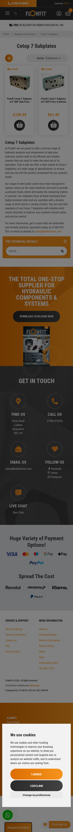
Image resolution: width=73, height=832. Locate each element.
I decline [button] (36, 786)
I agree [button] (36, 774)
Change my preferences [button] (36, 795)
